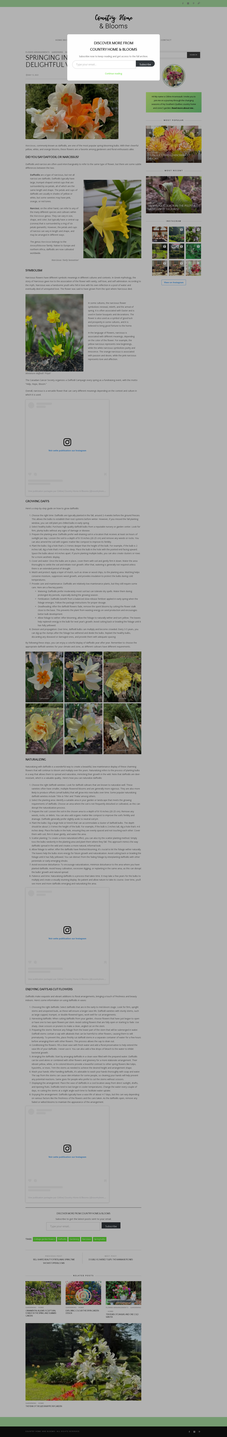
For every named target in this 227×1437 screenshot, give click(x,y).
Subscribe (145, 64)
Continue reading (113, 73)
